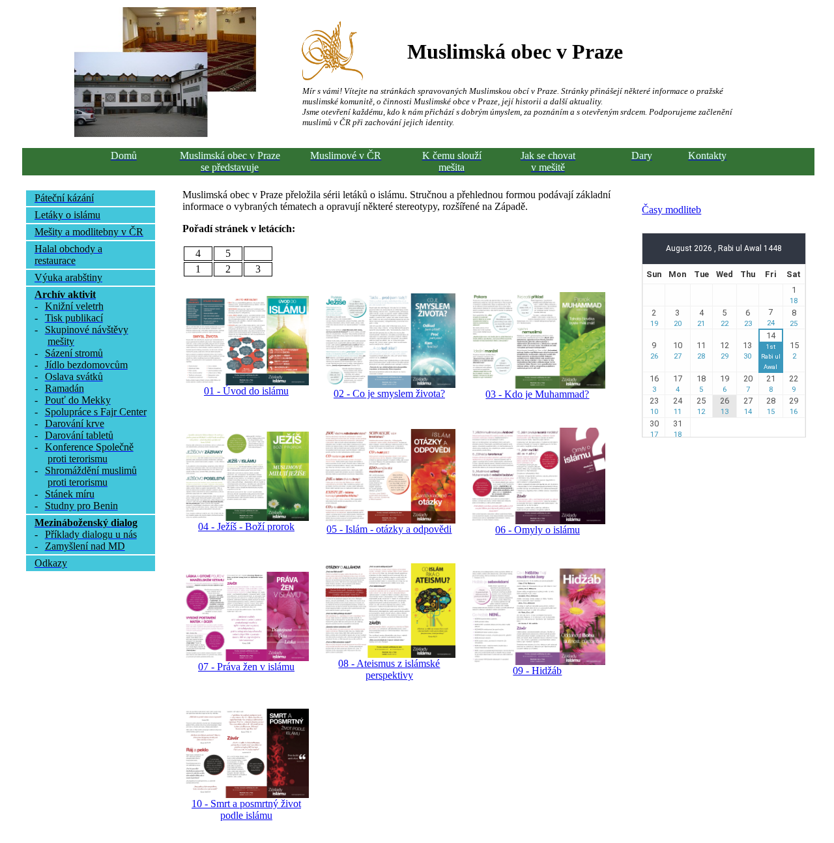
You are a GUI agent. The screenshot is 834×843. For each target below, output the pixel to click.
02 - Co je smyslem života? (389, 393)
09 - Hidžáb (537, 670)
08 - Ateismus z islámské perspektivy (389, 669)
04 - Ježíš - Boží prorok (246, 526)
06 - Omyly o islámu (537, 529)
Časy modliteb (671, 209)
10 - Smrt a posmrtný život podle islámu (246, 809)
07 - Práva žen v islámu (246, 666)
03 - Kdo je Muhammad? (537, 394)
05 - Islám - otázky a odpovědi (389, 529)
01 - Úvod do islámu (246, 390)
